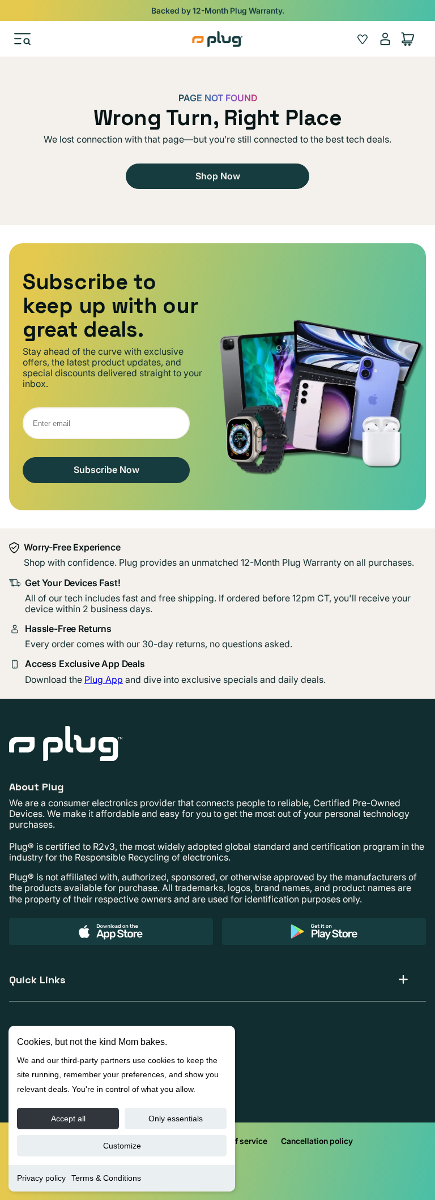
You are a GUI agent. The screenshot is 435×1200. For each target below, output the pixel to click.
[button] (22, 39)
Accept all (68, 1118)
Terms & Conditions (106, 1177)
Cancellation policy (317, 1141)
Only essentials (175, 1118)
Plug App (103, 679)
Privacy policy (41, 1177)
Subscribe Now (106, 469)
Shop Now (217, 176)
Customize (122, 1145)
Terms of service (236, 1141)
